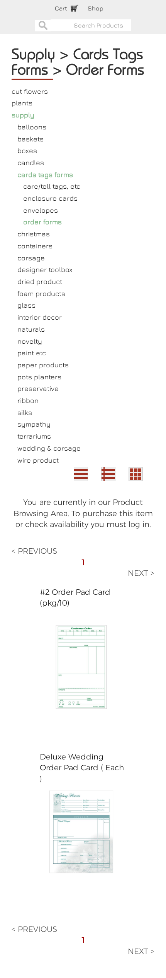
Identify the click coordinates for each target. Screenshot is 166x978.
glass (26, 305)
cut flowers (30, 91)
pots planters (39, 377)
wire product (38, 460)
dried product (39, 281)
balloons (31, 127)
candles (30, 162)
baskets (30, 139)
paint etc (31, 353)
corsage (31, 258)
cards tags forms (45, 174)
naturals (31, 329)
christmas (33, 234)
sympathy (34, 424)
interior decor (39, 317)
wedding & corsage (49, 448)
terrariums (34, 436)
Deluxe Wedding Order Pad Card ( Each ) (82, 767)
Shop (95, 8)
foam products (41, 293)
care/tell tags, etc (51, 186)
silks (24, 412)
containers (35, 246)
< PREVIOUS (34, 551)
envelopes (40, 210)
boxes (27, 150)
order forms (42, 222)
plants (22, 103)
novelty (29, 341)
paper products (43, 365)
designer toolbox (45, 269)
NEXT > (141, 573)
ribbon (28, 400)
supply (23, 115)
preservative (38, 388)
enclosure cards (50, 198)
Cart (61, 8)
